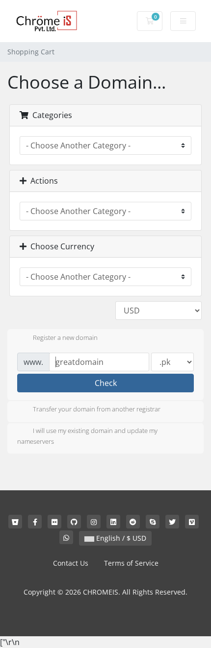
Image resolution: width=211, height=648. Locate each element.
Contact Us (70, 563)
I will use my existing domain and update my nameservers (87, 436)
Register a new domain (65, 337)
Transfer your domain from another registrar (96, 409)
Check (106, 383)
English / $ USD (120, 538)
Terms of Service (131, 563)
